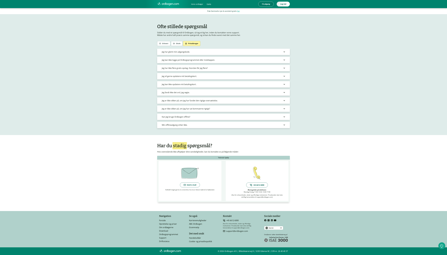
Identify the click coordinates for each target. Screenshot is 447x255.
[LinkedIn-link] (272, 220)
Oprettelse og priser (168, 224)
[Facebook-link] (265, 220)
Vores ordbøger (197, 4)
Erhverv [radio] (165, 43)
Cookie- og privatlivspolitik (200, 241)
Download (163, 231)
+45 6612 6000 (232, 220)
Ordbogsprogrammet (168, 234)
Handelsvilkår (195, 238)
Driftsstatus (164, 241)
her (238, 11)
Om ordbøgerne (166, 227)
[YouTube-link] (275, 220)
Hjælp (209, 4)
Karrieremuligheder (197, 220)
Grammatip (194, 227)
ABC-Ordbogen (195, 224)
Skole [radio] (178, 43)
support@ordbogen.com (237, 231)
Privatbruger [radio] (193, 43)
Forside (162, 220)
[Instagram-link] (268, 220)
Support (162, 238)
